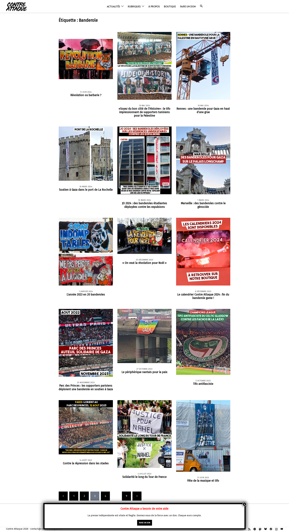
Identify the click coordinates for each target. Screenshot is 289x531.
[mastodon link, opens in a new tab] (260, 528)
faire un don (144, 523)
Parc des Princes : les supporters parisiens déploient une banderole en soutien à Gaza (86, 387)
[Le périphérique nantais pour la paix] (144, 335)
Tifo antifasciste (203, 384)
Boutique (170, 6)
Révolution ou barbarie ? (85, 95)
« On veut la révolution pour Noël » (144, 263)
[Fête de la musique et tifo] (203, 435)
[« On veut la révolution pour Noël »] (144, 235)
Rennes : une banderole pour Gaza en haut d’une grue (203, 110)
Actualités (113, 6)
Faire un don (188, 6)
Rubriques (134, 6)
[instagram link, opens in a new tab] (276, 528)
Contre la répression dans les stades (86, 463)
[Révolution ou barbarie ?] (86, 58)
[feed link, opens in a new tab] (249, 528)
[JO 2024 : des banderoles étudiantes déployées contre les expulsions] (144, 160)
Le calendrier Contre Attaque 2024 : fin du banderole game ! (203, 296)
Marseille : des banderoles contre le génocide (203, 204)
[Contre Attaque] (16, 6)
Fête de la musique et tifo (203, 480)
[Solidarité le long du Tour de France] (144, 433)
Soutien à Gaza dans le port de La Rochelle (86, 189)
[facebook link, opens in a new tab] (271, 528)
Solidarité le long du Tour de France (144, 477)
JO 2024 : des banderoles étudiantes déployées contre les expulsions (144, 204)
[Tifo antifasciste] (203, 341)
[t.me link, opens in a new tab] (254, 528)
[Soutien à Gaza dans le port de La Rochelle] (86, 153)
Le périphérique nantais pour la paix (144, 372)
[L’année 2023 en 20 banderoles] (86, 251)
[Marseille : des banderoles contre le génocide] (203, 160)
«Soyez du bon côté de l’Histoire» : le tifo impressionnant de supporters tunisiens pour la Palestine (144, 112)
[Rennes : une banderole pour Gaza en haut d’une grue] (203, 65)
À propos (154, 6)
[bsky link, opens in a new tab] (265, 528)
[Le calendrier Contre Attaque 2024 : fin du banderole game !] (203, 251)
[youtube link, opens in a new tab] (282, 528)
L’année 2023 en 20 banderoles (86, 294)
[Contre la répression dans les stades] (86, 427)
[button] (201, 6)
